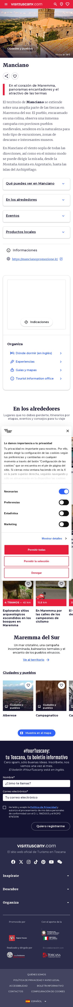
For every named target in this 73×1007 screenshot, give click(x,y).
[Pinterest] (43, 862)
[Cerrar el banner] (67, 431)
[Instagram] (28, 862)
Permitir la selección (36, 561)
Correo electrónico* (15, 791)
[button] (36, 876)
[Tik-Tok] (36, 862)
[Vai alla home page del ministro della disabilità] (51, 933)
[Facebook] (13, 862)
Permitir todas (36, 549)
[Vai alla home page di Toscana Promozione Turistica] (53, 955)
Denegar (36, 572)
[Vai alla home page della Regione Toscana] (18, 938)
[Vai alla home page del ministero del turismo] (51, 938)
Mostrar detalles (52, 538)
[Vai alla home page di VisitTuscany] (26, 4)
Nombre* (9, 777)
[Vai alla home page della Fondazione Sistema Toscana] (19, 955)
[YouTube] (51, 862)
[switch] (64, 502)
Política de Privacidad (43, 807)
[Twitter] (21, 862)
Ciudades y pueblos (19, 673)
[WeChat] (59, 862)
